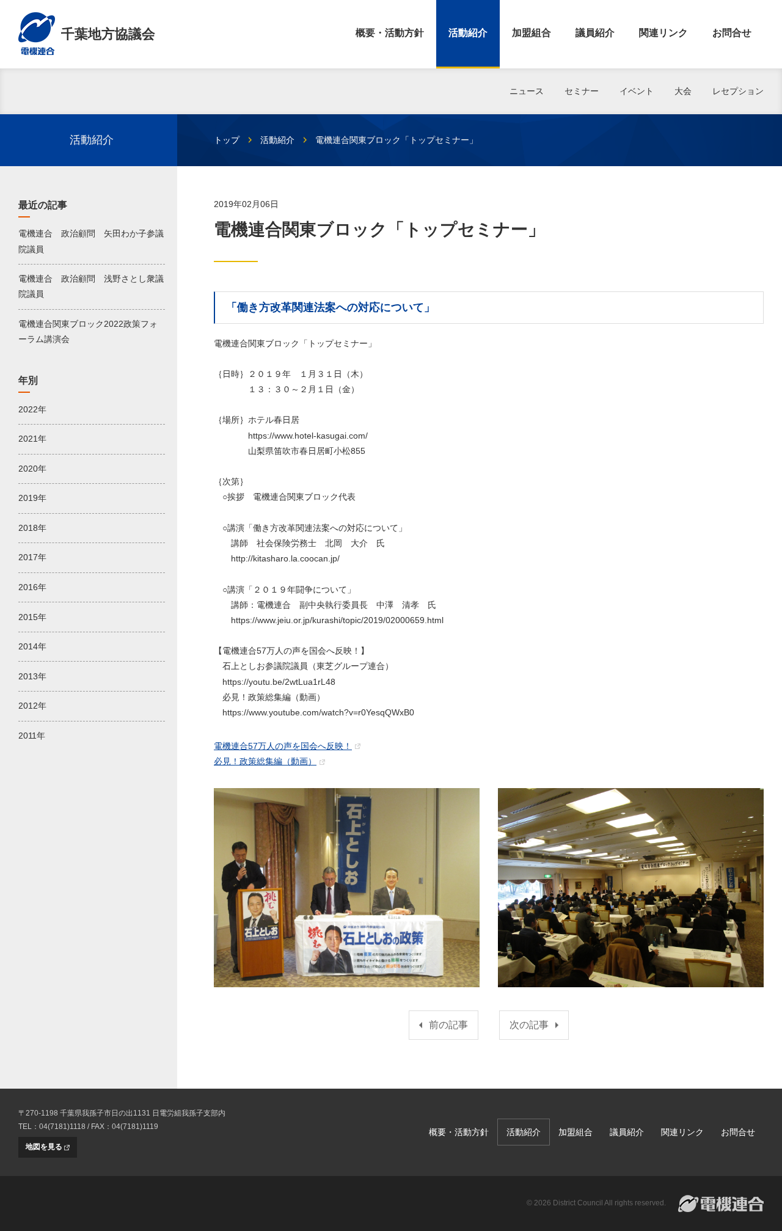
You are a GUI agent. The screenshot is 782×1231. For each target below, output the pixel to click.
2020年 (32, 468)
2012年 (32, 705)
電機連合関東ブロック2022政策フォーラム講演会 (88, 331)
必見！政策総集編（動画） (265, 761)
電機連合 (721, 1203)
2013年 (32, 676)
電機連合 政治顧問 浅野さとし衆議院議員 (91, 286)
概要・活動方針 (390, 32)
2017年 (32, 557)
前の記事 (448, 1025)
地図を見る (44, 1146)
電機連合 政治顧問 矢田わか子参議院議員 (91, 241)
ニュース (527, 91)
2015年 (32, 617)
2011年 (31, 735)
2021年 (32, 439)
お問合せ (731, 32)
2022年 (32, 409)
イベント (636, 91)
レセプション (738, 91)
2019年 (32, 498)
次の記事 (529, 1025)
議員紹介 (595, 32)
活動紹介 (468, 32)
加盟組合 (531, 32)
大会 (683, 91)
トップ (226, 140)
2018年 (32, 528)
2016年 (32, 587)
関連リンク (663, 32)
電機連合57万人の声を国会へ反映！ (283, 746)
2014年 (32, 646)
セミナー (582, 91)
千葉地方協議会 (108, 34)
